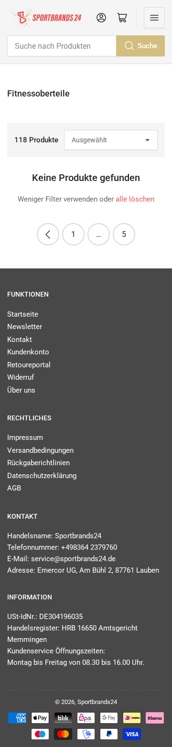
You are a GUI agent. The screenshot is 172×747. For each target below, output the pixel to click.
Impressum (25, 437)
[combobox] (86, 45)
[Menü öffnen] (154, 17)
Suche (147, 46)
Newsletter (24, 326)
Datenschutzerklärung (41, 475)
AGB (14, 488)
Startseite (22, 314)
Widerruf (20, 377)
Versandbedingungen (40, 450)
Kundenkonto (28, 352)
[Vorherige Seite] (48, 234)
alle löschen (135, 199)
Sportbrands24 (97, 701)
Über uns (21, 390)
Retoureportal (29, 365)
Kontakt (19, 339)
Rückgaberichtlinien (38, 463)
